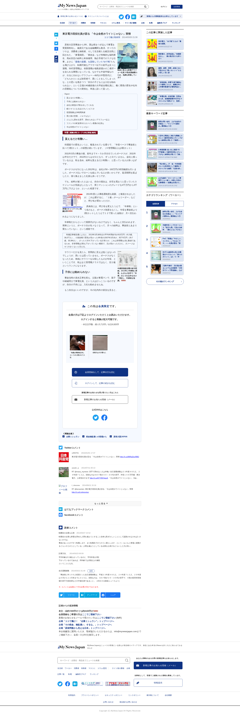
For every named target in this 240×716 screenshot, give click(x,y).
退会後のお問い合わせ (128, 702)
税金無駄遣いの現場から (96, 437)
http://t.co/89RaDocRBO (129, 457)
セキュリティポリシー (113, 695)
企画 (142, 23)
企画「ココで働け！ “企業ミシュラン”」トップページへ (86, 621)
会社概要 (168, 695)
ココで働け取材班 (112, 37)
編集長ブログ (162, 23)
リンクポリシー (134, 695)
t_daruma (76, 485)
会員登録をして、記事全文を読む (100, 372)
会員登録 (177, 7)
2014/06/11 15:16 (89, 485)
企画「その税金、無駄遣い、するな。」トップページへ (85, 625)
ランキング (176, 23)
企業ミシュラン (72, 437)
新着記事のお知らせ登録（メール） (100, 399)
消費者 (83, 23)
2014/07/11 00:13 (88, 468)
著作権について (152, 695)
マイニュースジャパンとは (98, 16)
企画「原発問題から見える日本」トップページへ (82, 628)
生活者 (62, 23)
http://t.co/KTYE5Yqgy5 (99, 478)
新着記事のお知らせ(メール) (71, 16)
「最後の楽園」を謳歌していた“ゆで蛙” (92, 62)
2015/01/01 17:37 (88, 453)
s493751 (75, 453)
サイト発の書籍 (130, 23)
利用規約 (71, 695)
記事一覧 (61, 674)
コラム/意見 (116, 23)
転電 (150, 23)
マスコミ (103, 23)
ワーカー (73, 23)
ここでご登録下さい (91, 614)
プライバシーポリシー (90, 695)
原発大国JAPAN (120, 437)
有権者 (92, 23)
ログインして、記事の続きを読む (100, 383)
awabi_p (75, 468)
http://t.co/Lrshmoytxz (80, 492)
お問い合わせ (108, 702)
